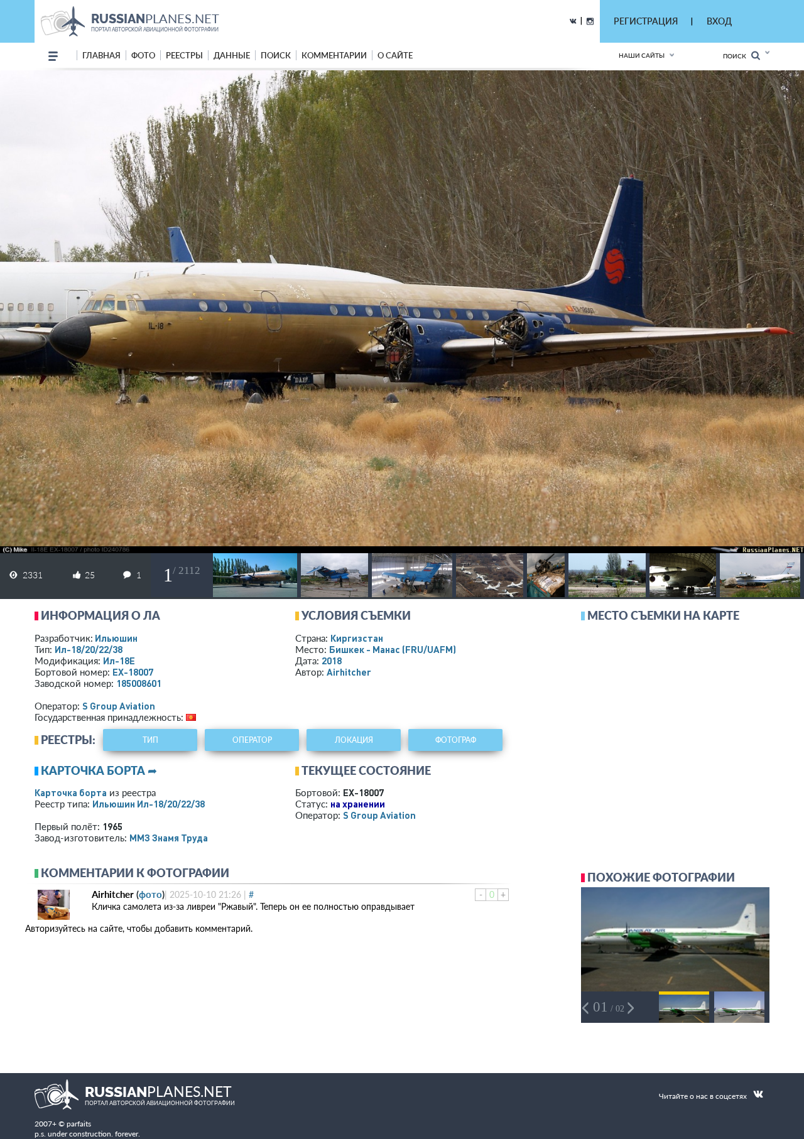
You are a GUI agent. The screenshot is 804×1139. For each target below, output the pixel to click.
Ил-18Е (119, 660)
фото (143, 55)
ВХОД (719, 21)
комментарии (334, 55)
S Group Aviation (118, 705)
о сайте (395, 55)
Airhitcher (349, 671)
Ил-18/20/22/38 (88, 649)
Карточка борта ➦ (99, 770)
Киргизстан (356, 638)
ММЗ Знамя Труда (168, 837)
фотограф (455, 740)
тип (150, 740)
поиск (276, 55)
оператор (252, 740)
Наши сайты (642, 55)
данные (232, 55)
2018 (332, 660)
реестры (184, 55)
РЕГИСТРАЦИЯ (646, 21)
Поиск (737, 56)
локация (354, 740)
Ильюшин (116, 638)
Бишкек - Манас (392, 649)
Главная (101, 55)
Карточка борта (71, 792)
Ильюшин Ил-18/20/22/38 (148, 803)
